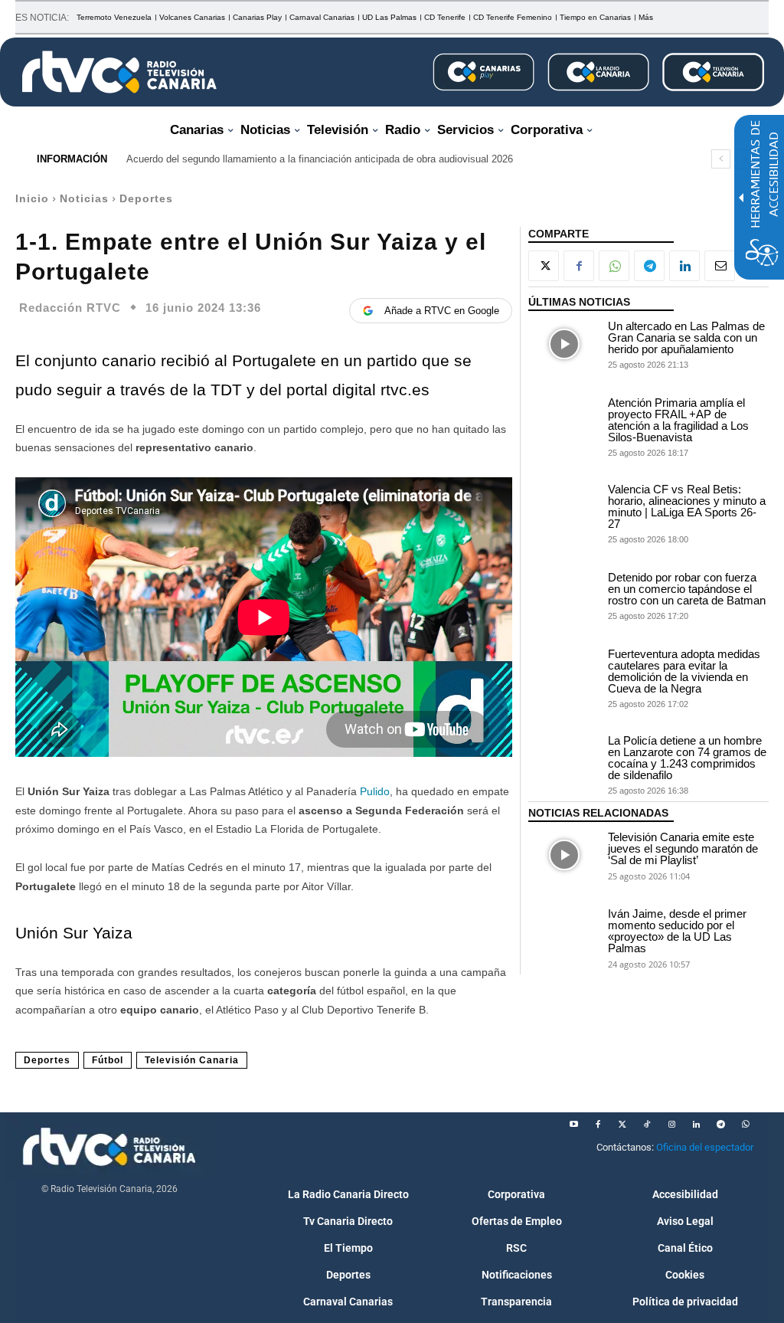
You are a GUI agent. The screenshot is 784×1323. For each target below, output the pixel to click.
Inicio (32, 198)
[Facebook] (579, 266)
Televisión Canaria (192, 1060)
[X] (543, 266)
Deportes (146, 198)
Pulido (375, 791)
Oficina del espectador (704, 1147)
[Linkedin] (684, 266)
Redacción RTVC (70, 307)
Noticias (84, 198)
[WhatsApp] (614, 266)
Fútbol (107, 1060)
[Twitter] (622, 1124)
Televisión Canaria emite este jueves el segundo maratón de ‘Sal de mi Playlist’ (683, 848)
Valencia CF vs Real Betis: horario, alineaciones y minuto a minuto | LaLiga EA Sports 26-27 (687, 506)
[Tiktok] (647, 1124)
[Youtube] (573, 1124)
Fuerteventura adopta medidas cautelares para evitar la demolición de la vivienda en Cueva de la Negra (684, 671)
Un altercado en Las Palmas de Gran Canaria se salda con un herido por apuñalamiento (686, 337)
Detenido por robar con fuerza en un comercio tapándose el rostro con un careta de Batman (687, 589)
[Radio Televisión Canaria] (119, 72)
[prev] (720, 159)
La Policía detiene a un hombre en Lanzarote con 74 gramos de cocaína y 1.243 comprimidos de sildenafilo (687, 757)
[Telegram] (649, 266)
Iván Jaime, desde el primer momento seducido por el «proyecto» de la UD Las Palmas (677, 931)
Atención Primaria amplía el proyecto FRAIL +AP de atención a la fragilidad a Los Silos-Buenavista (678, 420)
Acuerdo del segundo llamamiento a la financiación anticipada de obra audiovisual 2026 (319, 159)
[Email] (719, 266)
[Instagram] (671, 1124)
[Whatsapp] (745, 1124)
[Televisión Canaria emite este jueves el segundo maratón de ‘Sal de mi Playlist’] (564, 855)
